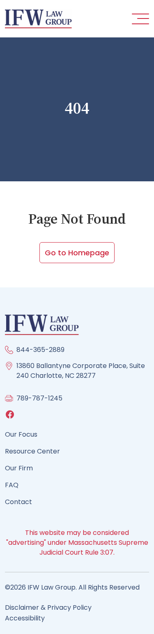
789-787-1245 (39, 398)
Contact (18, 502)
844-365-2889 (40, 349)
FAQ (11, 485)
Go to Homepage (77, 253)
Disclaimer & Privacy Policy (48, 607)
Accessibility (25, 618)
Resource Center (32, 451)
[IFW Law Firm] (38, 18)
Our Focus (21, 434)
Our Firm (19, 468)
